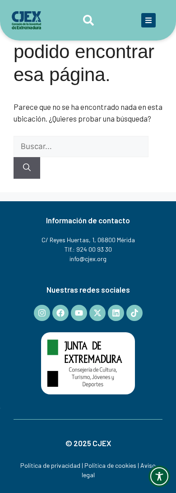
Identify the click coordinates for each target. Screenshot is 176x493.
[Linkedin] (116, 313)
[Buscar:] (81, 145)
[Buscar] (27, 168)
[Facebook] (60, 313)
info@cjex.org (88, 258)
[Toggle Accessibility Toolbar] (159, 476)
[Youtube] (79, 313)
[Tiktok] (134, 313)
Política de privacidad (50, 465)
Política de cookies (110, 465)
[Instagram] (42, 313)
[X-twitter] (97, 313)
